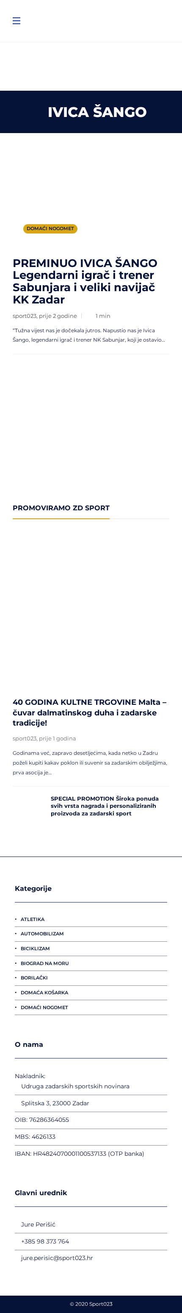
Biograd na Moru (45, 963)
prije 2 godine (58, 315)
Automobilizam (42, 934)
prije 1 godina (57, 738)
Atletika (32, 919)
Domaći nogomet (50, 228)
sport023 (24, 315)
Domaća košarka (44, 993)
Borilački (34, 978)
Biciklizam (35, 948)
